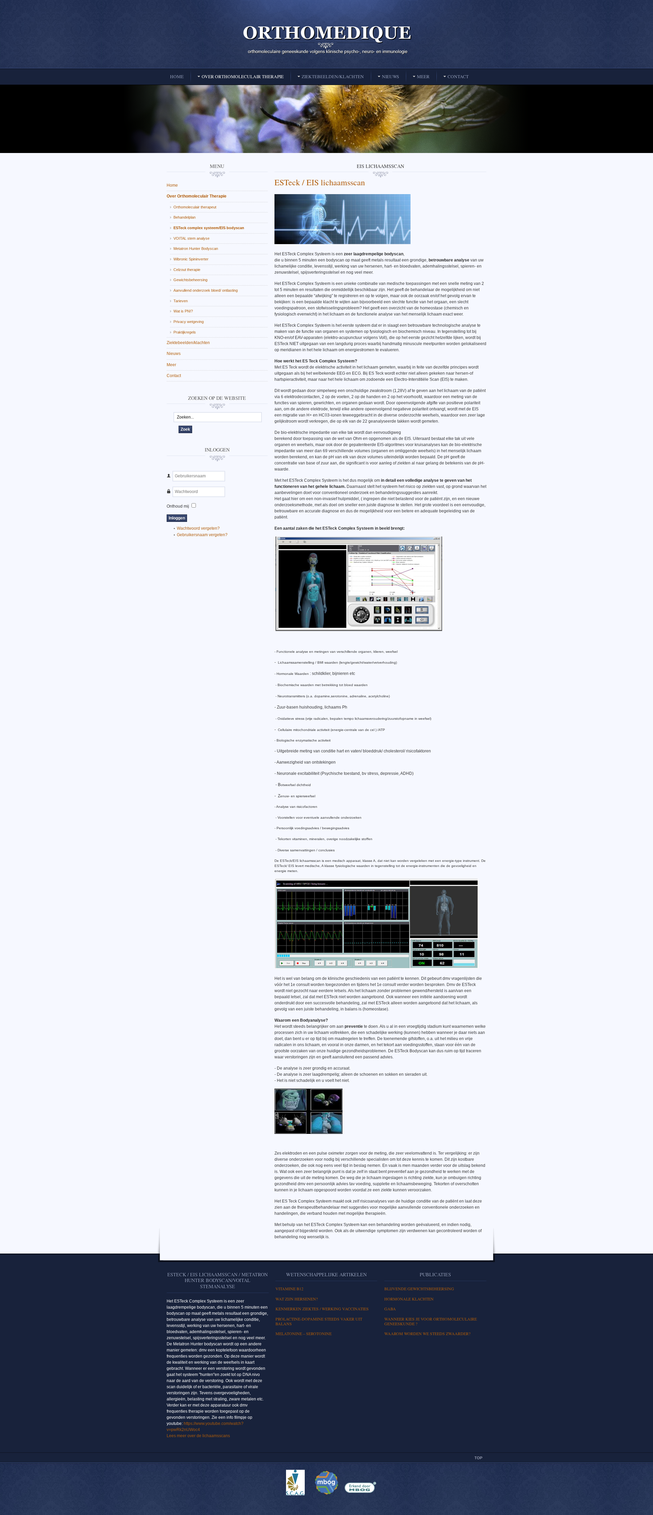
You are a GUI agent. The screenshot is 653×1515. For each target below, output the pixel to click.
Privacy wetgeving (188, 322)
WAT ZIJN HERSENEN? (296, 1298)
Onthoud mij (178, 506)
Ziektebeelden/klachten (188, 342)
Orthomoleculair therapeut (194, 207)
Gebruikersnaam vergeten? (202, 534)
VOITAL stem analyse (191, 238)
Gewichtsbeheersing (190, 280)
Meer (171, 364)
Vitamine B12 (289, 1288)
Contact (174, 375)
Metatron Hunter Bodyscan (195, 248)
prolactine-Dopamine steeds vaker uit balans (318, 1321)
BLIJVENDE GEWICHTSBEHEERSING (419, 1288)
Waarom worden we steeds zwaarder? (427, 1333)
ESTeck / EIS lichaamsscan (319, 182)
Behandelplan (184, 217)
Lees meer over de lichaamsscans (198, 1435)
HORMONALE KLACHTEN (409, 1298)
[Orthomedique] (326, 39)
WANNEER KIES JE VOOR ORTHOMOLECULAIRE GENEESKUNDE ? (430, 1321)
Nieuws (174, 353)
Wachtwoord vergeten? (198, 528)
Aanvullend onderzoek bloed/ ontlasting (205, 290)
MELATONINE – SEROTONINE (303, 1333)
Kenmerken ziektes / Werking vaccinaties (322, 1308)
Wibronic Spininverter (190, 259)
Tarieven (180, 301)
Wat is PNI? (183, 311)
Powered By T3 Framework (326, 1502)
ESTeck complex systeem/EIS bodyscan (208, 228)
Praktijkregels (184, 332)
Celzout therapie (186, 270)
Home (172, 185)
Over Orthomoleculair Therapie (197, 196)
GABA (390, 1308)
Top (478, 1458)
